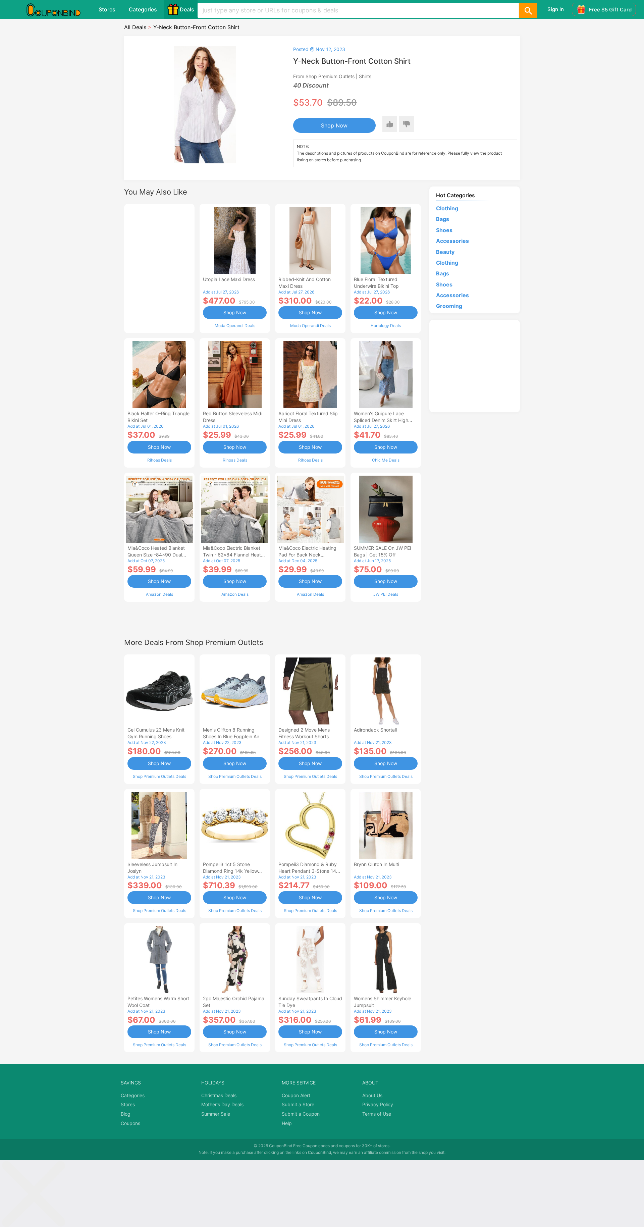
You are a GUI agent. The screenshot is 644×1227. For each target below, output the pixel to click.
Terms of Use (376, 1114)
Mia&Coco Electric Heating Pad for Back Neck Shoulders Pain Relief (307, 554)
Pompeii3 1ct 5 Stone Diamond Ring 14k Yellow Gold (230, 871)
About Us (372, 1095)
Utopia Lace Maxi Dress (229, 279)
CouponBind (319, 1152)
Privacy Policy (377, 1104)
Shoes (444, 230)
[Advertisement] (159, 267)
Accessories (452, 240)
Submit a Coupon (301, 1114)
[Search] (528, 10)
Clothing (447, 208)
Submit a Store (298, 1104)
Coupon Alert (296, 1095)
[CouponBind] (58, 9)
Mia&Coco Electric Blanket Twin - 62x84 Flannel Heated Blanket (235, 554)
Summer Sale (215, 1114)
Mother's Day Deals (222, 1104)
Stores (107, 9)
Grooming (449, 306)
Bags (442, 219)
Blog (125, 1114)
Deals (187, 9)
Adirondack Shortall (375, 730)
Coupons (130, 1123)
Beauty (445, 252)
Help (287, 1123)
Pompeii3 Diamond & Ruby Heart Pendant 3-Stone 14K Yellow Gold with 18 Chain (308, 871)
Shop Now (334, 125)
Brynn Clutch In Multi (376, 864)
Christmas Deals (218, 1095)
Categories (143, 9)
